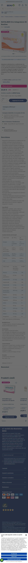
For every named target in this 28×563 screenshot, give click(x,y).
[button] (2, 560)
